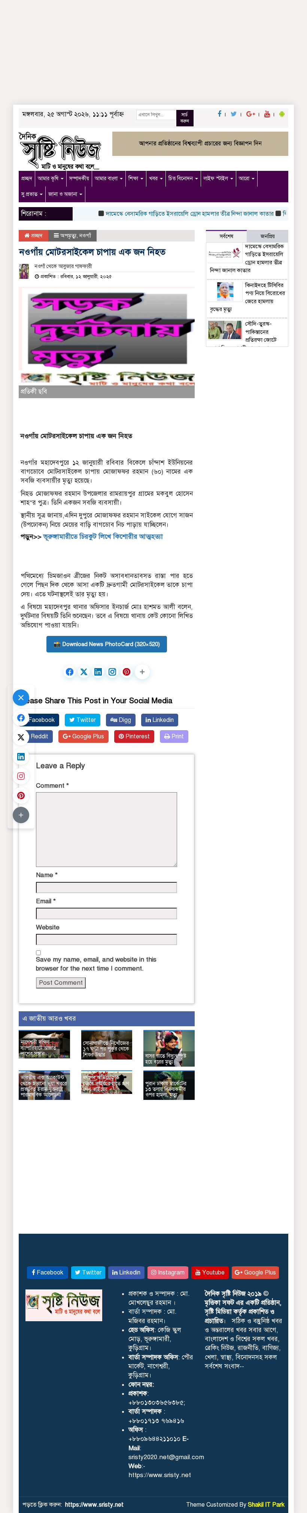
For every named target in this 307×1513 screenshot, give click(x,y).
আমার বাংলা (107, 178)
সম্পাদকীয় (79, 178)
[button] (142, 671)
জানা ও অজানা (63, 194)
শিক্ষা (134, 178)
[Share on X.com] (84, 672)
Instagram (170, 1272)
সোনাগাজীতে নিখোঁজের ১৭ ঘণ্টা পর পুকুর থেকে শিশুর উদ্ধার (106, 1049)
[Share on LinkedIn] (98, 672)
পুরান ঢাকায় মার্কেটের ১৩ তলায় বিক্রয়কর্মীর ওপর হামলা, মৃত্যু (165, 1089)
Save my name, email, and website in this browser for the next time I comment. (96, 964)
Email (46, 901)
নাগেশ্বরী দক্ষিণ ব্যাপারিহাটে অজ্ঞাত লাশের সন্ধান (38, 1048)
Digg (124, 720)
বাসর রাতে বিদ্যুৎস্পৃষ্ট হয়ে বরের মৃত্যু (165, 1059)
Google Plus (87, 736)
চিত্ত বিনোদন (181, 178)
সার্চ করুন (184, 118)
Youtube (213, 1272)
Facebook (41, 720)
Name (47, 875)
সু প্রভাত (30, 194)
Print (177, 736)
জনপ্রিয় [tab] (268, 236)
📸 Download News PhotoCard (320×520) (107, 644)
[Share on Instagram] (112, 672)
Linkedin (162, 720)
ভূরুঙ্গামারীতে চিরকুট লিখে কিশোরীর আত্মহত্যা (103, 536)
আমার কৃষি (49, 178)
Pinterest (137, 736)
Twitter (85, 720)
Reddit (38, 736)
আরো (245, 178)
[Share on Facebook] (70, 672)
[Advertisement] (153, 56)
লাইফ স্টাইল (217, 178)
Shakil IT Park (266, 1505)
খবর (154, 178)
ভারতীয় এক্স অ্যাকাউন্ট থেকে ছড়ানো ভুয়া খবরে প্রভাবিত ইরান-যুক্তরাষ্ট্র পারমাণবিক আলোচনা (44, 1086)
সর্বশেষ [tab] (226, 236)
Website (48, 927)
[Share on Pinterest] (127, 672)
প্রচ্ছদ (26, 178)
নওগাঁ (85, 235)
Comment (52, 786)
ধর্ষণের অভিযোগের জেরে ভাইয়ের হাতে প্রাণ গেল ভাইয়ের (106, 1083)
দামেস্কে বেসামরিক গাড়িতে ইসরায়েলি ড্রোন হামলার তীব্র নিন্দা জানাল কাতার (178, 214)
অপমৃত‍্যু (68, 235)
